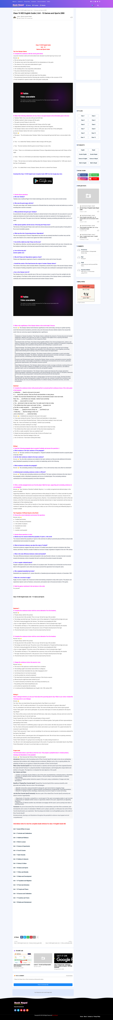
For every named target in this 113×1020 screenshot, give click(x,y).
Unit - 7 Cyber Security (19, 855)
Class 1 (83, 115)
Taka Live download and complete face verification (22, 965)
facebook (83, 175)
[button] (97, 5)
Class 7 (83, 128)
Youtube (36, 5)
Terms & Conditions (41, 1)
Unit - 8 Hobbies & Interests (20, 859)
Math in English (82, 163)
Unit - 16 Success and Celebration (22, 893)
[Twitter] (24, 937)
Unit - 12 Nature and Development (22, 876)
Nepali (93, 150)
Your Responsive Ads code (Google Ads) (43, 992)
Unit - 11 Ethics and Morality (20, 872)
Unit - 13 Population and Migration (22, 880)
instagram (83, 178)
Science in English (83, 158)
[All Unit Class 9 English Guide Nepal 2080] (88, 196)
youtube (95, 178)
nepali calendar (81, 302)
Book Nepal (55, 1015)
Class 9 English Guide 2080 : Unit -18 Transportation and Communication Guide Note (89, 219)
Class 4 (93, 120)
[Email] (34, 937)
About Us (15, 1)
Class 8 (93, 128)
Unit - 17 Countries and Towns (21, 898)
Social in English (83, 154)
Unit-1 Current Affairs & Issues (21, 829)
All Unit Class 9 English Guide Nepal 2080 (89, 208)
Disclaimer (33, 1)
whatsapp (94, 175)
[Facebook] (21, 937)
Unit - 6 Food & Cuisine (19, 850)
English (83, 150)
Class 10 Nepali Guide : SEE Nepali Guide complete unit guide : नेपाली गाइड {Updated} (63, 966)
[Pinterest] (31, 937)
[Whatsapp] (28, 937)
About (85, 1016)
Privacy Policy (27, 1)
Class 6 (93, 124)
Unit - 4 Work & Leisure (19, 842)
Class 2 (93, 115)
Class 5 (83, 124)
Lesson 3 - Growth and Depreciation (42, 964)
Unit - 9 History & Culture (20, 863)
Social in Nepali (93, 154)
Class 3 (83, 120)
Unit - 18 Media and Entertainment (22, 902)
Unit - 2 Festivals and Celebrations (22, 833)
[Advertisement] (43, 32)
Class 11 (83, 137)
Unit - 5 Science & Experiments (21, 846)
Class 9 (83, 133)
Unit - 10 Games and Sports (20, 867)
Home (29, 5)
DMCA (48, 1)
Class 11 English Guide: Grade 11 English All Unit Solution (89, 237)
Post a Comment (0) (43, 984)
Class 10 (94, 133)
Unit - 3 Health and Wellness (21, 837)
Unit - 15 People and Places (20, 889)
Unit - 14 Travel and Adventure (21, 885)
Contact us (20, 1)
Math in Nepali (93, 163)
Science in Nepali (94, 158)
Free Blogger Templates (41, 1018)
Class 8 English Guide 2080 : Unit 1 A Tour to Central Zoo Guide (89, 228)
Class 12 (94, 137)
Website (43, 5)
